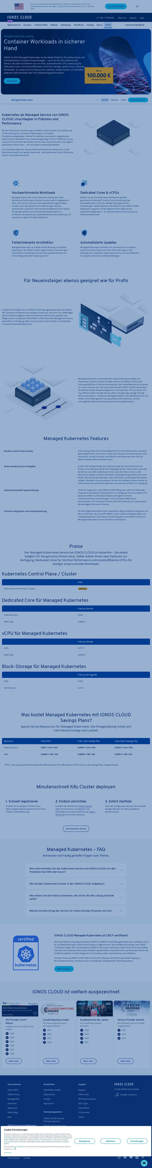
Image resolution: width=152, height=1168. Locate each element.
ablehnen (66, 1142)
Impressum (8, 1153)
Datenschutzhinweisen (11, 1142)
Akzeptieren (21, 1147)
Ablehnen (110, 1141)
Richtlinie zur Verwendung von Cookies (45, 1140)
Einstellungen (8, 1138)
